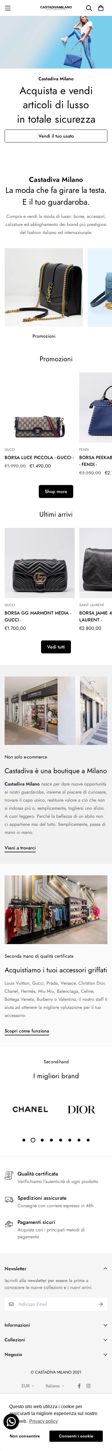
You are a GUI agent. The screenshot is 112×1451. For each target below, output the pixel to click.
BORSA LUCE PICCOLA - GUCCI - (39, 456)
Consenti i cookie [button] (76, 1436)
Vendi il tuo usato (56, 136)
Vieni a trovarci (20, 847)
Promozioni (43, 335)
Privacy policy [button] (43, 1421)
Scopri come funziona (27, 1030)
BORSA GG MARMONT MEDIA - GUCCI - (38, 615)
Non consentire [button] (25, 1436)
